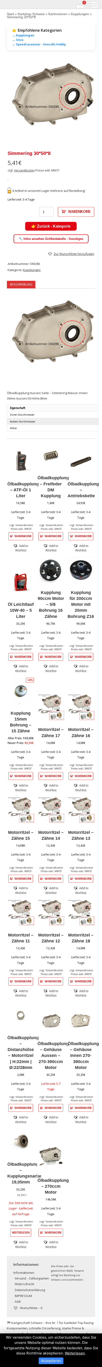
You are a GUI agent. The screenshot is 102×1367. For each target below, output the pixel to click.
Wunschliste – (30, 1308)
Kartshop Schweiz (31, 14)
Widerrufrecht (24, 1284)
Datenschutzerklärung (30, 1290)
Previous (14, 103)
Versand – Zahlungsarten (32, 1278)
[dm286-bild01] (51, 103)
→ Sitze (17, 40)
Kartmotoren (57, 14)
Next (88, 103)
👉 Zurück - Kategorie (50, 226)
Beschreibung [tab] (21, 284)
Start (10, 14)
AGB (18, 1302)
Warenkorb (79, 211)
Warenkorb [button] (22, 536)
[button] (71, 253)
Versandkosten (24, 170)
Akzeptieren (51, 1360)
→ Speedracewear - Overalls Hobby (39, 44)
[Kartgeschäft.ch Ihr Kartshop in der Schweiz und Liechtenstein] (3, 4)
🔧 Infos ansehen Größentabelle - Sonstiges (51, 239)
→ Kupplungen (23, 35)
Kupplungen (80, 14)
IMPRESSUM (23, 1296)
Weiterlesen (21, 1232)
